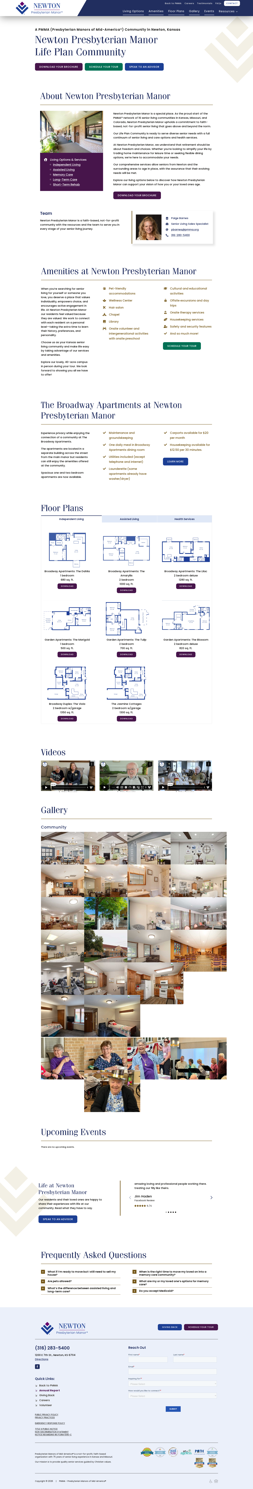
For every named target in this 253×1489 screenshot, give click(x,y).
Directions (41, 1359)
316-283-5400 (180, 235)
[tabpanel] (126, 623)
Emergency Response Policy (50, 1423)
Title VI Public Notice (46, 1428)
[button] (166, 1212)
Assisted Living (64, 170)
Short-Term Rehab (66, 184)
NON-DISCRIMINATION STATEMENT (52, 1431)
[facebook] (37, 1366)
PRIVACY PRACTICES (45, 1417)
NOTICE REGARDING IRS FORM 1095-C (53, 1434)
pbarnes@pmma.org (185, 229)
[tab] (71, 519)
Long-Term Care (65, 180)
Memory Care (63, 175)
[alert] (126, 1147)
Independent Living (67, 165)
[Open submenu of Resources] (236, 11)
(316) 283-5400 (52, 1348)
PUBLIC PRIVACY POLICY (46, 1414)
